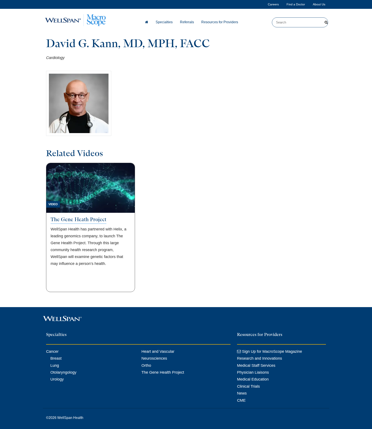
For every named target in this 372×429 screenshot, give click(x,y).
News (242, 393)
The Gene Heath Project (78, 219)
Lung (54, 365)
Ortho (146, 365)
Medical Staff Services (256, 365)
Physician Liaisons (253, 372)
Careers (273, 4)
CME (241, 400)
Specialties (164, 22)
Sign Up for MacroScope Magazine (271, 351)
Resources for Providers (219, 22)
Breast (56, 358)
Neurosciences (154, 358)
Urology (57, 379)
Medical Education (253, 379)
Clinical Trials (248, 386)
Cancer (52, 351)
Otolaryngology (63, 372)
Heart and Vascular (157, 351)
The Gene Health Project (162, 372)
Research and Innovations (259, 358)
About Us (319, 4)
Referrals (187, 22)
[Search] (326, 22)
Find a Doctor (296, 4)
